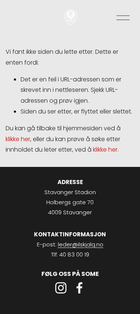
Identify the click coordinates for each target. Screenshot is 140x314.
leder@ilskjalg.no (80, 244)
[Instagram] (61, 288)
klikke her (18, 139)
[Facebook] (79, 288)
